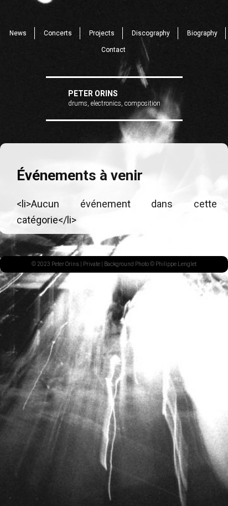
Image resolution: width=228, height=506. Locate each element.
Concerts (58, 33)
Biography (202, 33)
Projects (102, 33)
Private (91, 264)
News (18, 33)
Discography (151, 33)
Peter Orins (93, 93)
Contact (113, 50)
